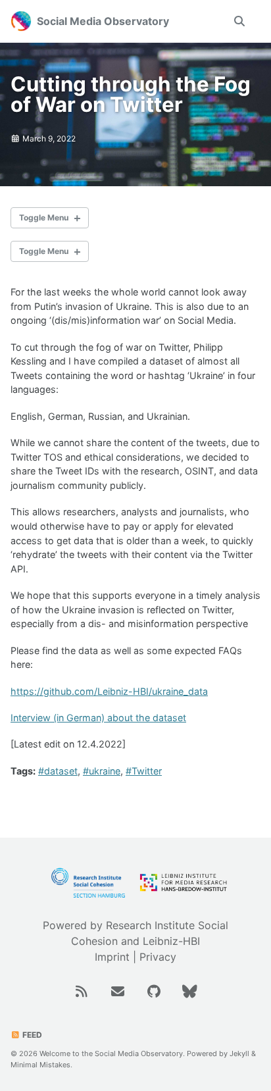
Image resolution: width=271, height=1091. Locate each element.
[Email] (119, 990)
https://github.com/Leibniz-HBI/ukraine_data (109, 691)
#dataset (58, 770)
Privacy (157, 956)
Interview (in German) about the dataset (98, 717)
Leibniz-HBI (171, 941)
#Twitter (144, 770)
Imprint (112, 956)
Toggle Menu (43, 217)
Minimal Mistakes (40, 1064)
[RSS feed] (83, 990)
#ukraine (101, 770)
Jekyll (239, 1053)
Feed (31, 1035)
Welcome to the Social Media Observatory (111, 1053)
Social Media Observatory (103, 21)
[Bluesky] (190, 990)
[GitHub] (155, 990)
